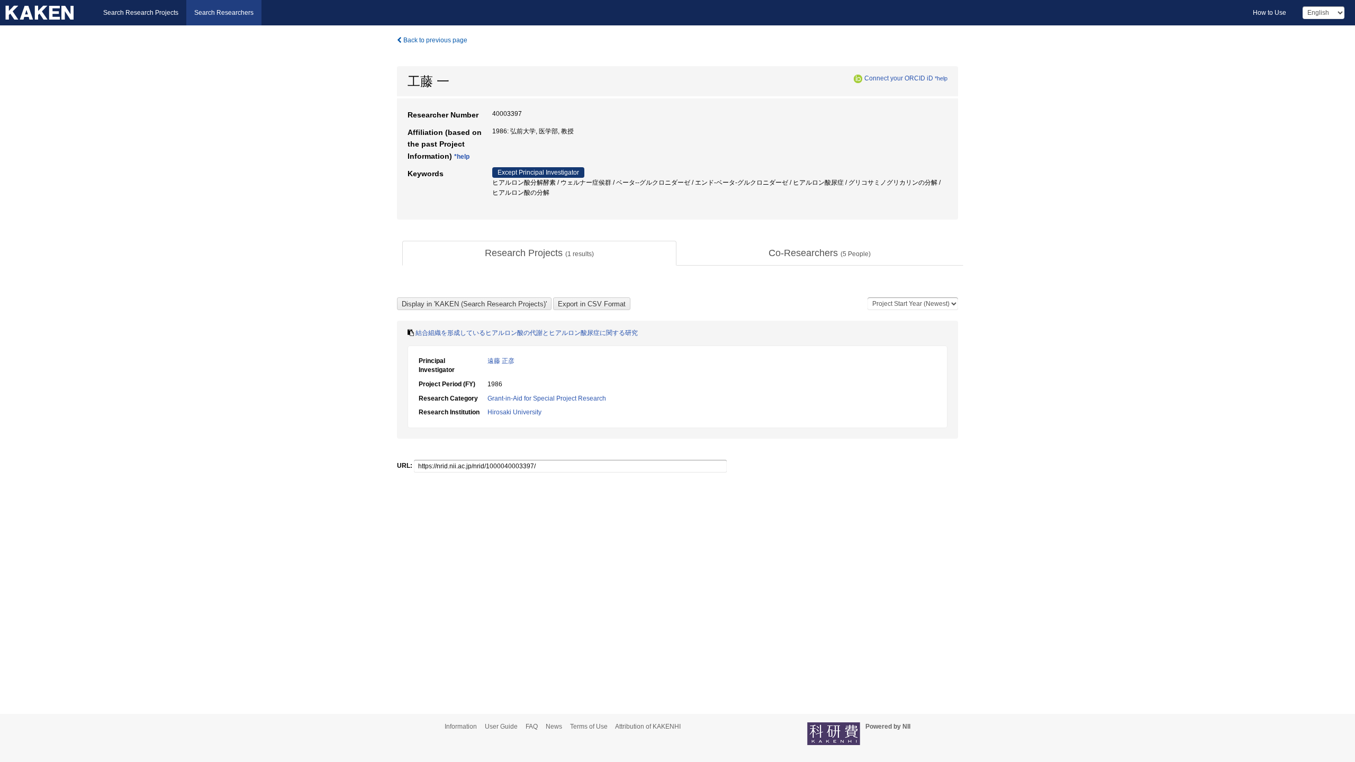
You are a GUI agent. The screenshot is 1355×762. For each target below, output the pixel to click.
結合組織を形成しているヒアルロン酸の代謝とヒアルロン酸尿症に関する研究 (526, 333)
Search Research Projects (140, 12)
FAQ (532, 726)
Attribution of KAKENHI (648, 726)
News (554, 726)
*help (941, 78)
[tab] (539, 253)
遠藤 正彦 (500, 361)
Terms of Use (589, 726)
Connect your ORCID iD (898, 78)
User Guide (501, 726)
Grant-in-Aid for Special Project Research (546, 398)
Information (461, 726)
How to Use (1269, 12)
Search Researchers (224, 12)
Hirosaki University (514, 412)
